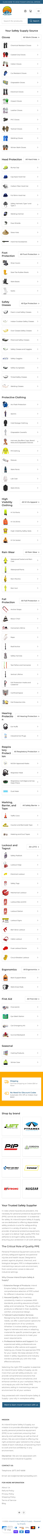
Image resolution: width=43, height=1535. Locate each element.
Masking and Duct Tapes (20, 834)
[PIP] (11, 1147)
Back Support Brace (18, 978)
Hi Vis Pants (15, 512)
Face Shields (15, 223)
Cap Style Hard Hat (18, 177)
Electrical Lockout (18, 874)
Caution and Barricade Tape (21, 825)
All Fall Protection (29, 601)
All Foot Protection (28, 254)
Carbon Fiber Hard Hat (19, 186)
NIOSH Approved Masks (20, 763)
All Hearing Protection (27, 716)
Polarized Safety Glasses (20, 340)
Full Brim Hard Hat (18, 195)
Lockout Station (17, 911)
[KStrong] (11, 1188)
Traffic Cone (15, 816)
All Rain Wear (31, 552)
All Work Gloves (30, 37)
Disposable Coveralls (19, 432)
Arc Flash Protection (18, 404)
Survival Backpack (18, 1035)
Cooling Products (17, 1053)
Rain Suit (14, 588)
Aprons (13, 414)
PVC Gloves (15, 120)
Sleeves (13, 460)
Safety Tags (15, 883)
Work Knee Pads (17, 987)
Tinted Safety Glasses (19, 377)
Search (36, 21)
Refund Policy (8, 1490)
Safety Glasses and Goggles (21, 349)
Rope (13, 637)
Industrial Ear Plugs (18, 736)
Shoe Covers (15, 263)
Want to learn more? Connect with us (21, 1405)
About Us (6, 1487)
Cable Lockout (16, 939)
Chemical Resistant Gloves (21, 45)
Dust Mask (15, 791)
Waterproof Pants (17, 570)
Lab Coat (14, 479)
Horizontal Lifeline (18, 628)
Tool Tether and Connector (21, 665)
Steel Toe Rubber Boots (20, 272)
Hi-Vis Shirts (15, 522)
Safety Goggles (16, 358)
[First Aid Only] (11, 1168)
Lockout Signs (16, 920)
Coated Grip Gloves (18, 55)
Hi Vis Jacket (16, 540)
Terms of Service (9, 1500)
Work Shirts (15, 488)
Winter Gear (15, 1062)
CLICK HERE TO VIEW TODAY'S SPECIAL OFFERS (21, 2)
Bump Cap (15, 167)
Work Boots (15, 281)
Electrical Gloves (17, 92)
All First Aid (32, 999)
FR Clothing (15, 451)
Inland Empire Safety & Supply (20, 1521)
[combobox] (21, 21)
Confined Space (17, 693)
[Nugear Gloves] (32, 1188)
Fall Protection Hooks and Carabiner (21, 684)
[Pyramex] (32, 1126)
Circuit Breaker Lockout (20, 957)
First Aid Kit (15, 1007)
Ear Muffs (14, 727)
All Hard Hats (31, 159)
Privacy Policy (8, 1494)
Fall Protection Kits (18, 702)
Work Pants (15, 469)
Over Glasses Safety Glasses (21, 331)
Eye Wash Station (17, 1016)
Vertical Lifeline (17, 674)
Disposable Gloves (18, 82)
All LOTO (33, 847)
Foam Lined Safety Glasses (21, 312)
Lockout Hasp (16, 865)
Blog (4, 1503)
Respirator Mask (17, 773)
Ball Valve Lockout (18, 930)
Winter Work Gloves (18, 147)
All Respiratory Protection (25, 751)
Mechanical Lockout (18, 893)
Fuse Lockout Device (19, 948)
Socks (13, 291)
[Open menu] (38, 11)
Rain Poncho (16, 579)
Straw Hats (15, 232)
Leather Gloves (16, 110)
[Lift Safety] (11, 1126)
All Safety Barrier (30, 805)
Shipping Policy (9, 1497)
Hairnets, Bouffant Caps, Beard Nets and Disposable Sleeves (23, 441)
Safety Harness (16, 656)
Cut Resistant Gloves (18, 73)
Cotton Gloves (16, 64)
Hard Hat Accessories (19, 242)
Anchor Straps (16, 609)
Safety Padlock (16, 855)
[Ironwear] (32, 1168)
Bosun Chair (15, 619)
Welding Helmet (17, 214)
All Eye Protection (29, 303)
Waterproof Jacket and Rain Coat (21, 560)
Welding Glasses (17, 386)
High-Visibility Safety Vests (21, 531)
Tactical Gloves (16, 129)
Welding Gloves (17, 138)
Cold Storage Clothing (19, 423)
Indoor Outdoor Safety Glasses (22, 321)
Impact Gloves (16, 101)
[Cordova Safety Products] (32, 1147)
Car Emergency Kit (18, 1026)
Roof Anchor (15, 646)
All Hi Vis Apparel (29, 502)
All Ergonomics (30, 969)
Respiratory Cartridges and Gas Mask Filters (23, 782)
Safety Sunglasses (17, 368)
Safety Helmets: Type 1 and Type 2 (21, 205)
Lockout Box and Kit (18, 902)
